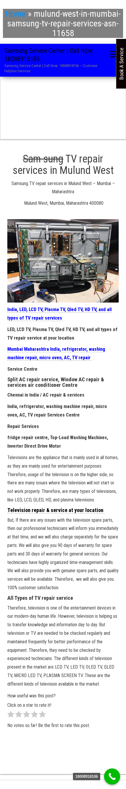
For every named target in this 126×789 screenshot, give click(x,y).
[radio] (10, 716)
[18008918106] (112, 776)
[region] (63, 106)
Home (16, 14)
